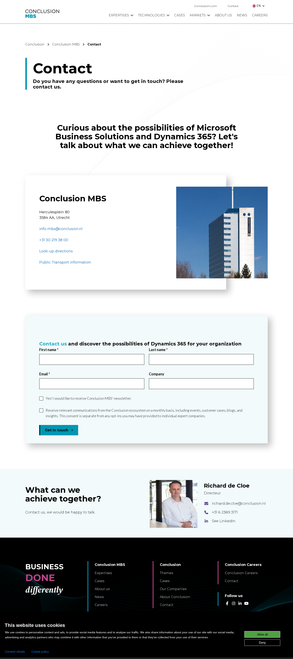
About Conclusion (175, 597)
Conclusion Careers (241, 573)
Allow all (262, 634)
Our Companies (173, 589)
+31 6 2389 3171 (225, 512)
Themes (166, 573)
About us (102, 589)
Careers (101, 605)
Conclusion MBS (66, 44)
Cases (99, 581)
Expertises (103, 573)
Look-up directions (56, 251)
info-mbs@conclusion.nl (61, 229)
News (99, 597)
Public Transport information (65, 262)
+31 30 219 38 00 (53, 240)
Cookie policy (40, 651)
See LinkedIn (223, 521)
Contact (233, 6)
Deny (262, 642)
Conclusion (34, 44)
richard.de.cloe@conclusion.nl (239, 503)
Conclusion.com (205, 6)
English (10, 617)
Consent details (15, 651)
